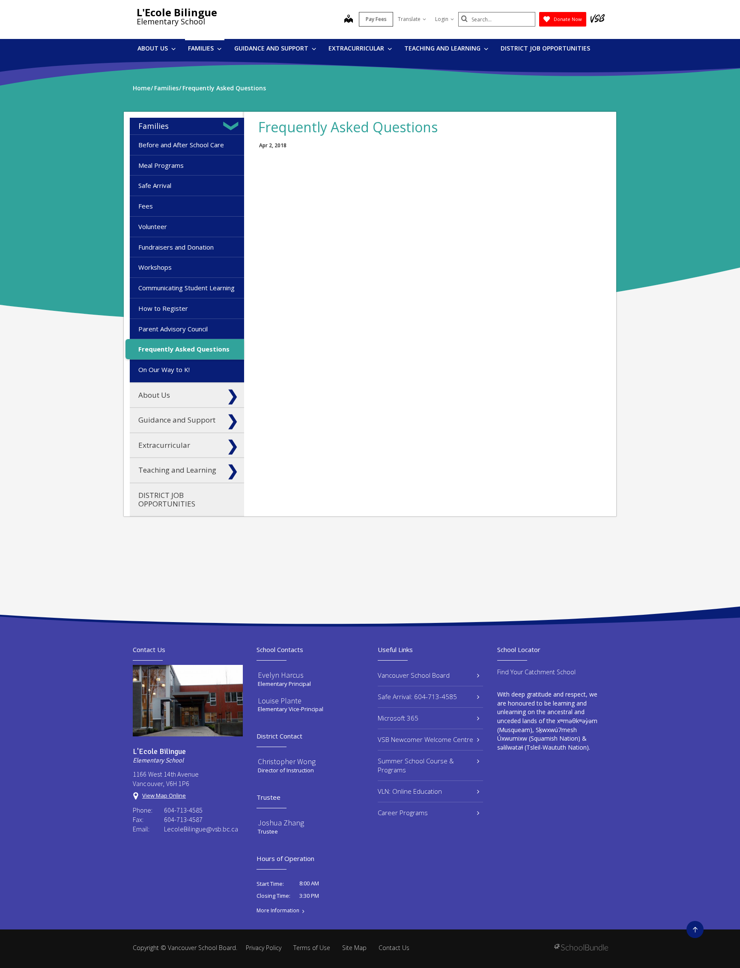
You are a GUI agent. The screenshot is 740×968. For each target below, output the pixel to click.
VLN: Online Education (410, 791)
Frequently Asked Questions (184, 349)
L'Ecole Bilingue (177, 12)
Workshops (155, 267)
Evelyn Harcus (281, 675)
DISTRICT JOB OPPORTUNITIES (545, 48)
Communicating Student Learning (186, 287)
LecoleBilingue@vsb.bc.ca (201, 829)
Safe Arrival (154, 185)
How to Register (163, 308)
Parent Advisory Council (173, 329)
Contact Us (394, 948)
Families (201, 48)
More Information (278, 910)
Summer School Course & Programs (416, 765)
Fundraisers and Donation (176, 247)
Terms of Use (311, 948)
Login (441, 19)
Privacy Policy (263, 948)
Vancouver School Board (414, 675)
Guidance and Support (272, 48)
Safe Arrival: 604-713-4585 (417, 696)
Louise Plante (279, 701)
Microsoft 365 (398, 718)
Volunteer (152, 226)
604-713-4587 (183, 819)
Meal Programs (161, 165)
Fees (145, 206)
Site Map (354, 948)
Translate (409, 19)
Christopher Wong (287, 761)
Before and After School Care (181, 144)
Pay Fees (376, 19)
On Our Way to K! (164, 369)
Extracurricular (357, 48)
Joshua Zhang (281, 823)
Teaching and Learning (443, 48)
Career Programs (403, 812)
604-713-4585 (183, 810)
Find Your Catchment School (536, 672)
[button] (233, 126)
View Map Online (164, 795)
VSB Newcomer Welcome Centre (425, 739)
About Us (153, 48)
